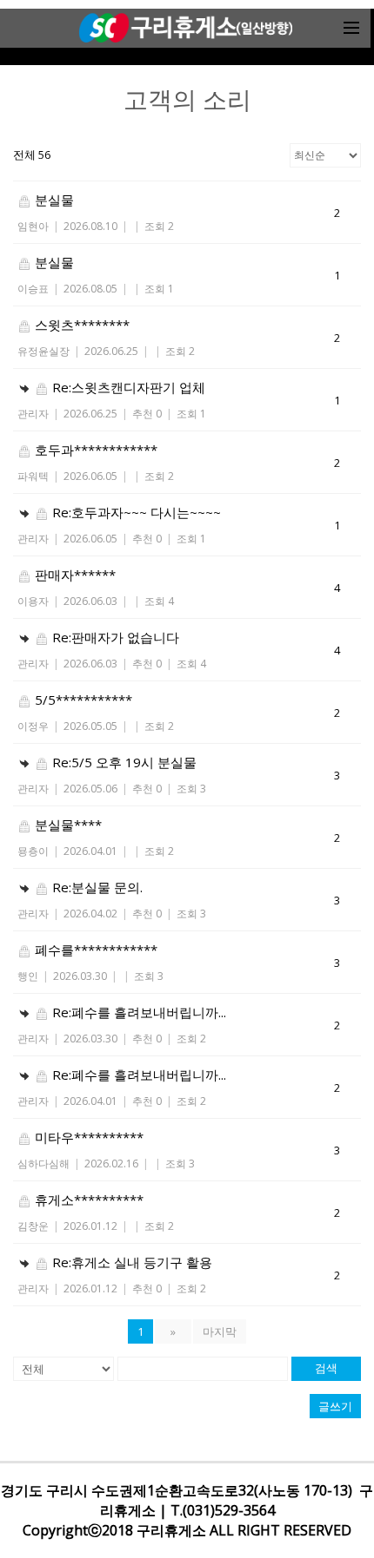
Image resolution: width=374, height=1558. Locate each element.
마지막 (220, 1331)
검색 (326, 1368)
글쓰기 (335, 1406)
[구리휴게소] (185, 28)
